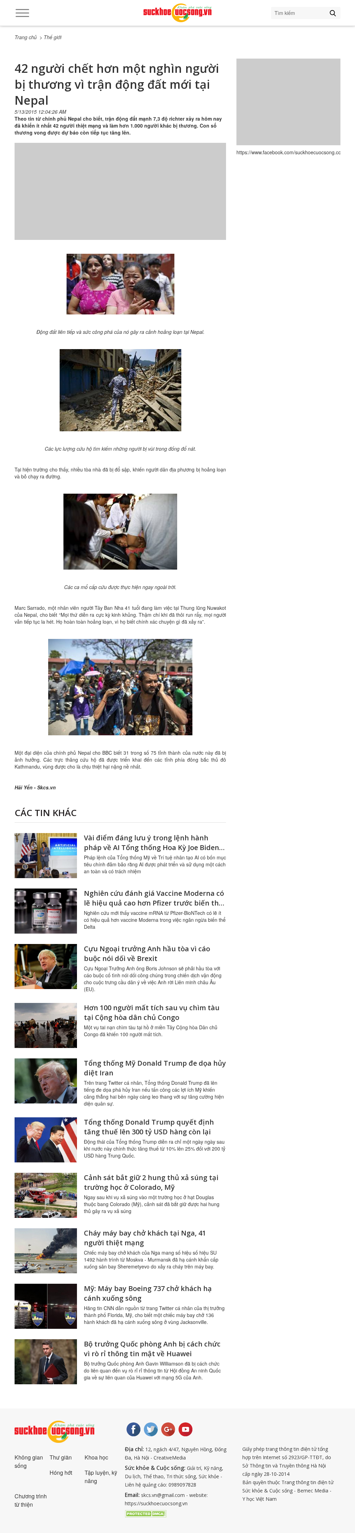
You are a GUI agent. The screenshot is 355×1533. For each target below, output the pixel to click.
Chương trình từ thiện (31, 1500)
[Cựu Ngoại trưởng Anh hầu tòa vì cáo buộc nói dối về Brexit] (46, 966)
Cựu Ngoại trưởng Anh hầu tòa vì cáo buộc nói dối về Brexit (147, 953)
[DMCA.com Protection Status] (145, 1512)
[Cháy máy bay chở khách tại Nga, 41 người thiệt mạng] (46, 1250)
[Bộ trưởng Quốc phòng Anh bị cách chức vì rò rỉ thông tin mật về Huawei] (46, 1361)
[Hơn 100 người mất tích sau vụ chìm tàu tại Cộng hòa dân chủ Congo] (46, 1025)
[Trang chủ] (177, 12)
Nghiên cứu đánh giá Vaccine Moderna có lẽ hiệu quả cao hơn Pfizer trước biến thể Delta (154, 903)
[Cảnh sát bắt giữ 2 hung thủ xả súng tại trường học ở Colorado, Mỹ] (46, 1195)
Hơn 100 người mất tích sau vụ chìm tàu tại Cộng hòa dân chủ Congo (151, 1012)
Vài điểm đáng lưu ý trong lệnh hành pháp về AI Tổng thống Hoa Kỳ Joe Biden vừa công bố (151, 847)
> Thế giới (50, 37)
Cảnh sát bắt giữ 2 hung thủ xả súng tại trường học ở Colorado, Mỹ (151, 1182)
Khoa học (96, 1457)
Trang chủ (26, 37)
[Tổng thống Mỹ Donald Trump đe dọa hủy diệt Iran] (46, 1080)
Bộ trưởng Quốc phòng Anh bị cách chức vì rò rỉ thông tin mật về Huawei (152, 1348)
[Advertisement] (120, 198)
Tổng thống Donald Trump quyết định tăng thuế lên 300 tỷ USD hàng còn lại (149, 1126)
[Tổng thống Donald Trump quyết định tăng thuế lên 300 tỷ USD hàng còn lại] (46, 1139)
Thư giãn (61, 1457)
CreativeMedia (170, 1457)
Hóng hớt (61, 1472)
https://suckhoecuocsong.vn (156, 1503)
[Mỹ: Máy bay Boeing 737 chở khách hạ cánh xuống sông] (46, 1306)
